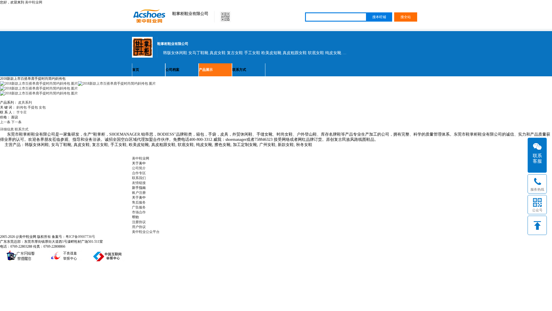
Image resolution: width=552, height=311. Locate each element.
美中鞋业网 (33, 2)
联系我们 (139, 178)
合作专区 (139, 173)
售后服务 (139, 202)
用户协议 (139, 227)
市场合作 (139, 212)
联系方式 (239, 70)
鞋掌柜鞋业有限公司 (190, 14)
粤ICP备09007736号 (80, 237)
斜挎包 (21, 107)
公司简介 (139, 168)
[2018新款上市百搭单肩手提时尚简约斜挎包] (117, 83)
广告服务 (139, 207)
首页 (135, 70)
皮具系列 (25, 102)
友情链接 (139, 183)
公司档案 (172, 70)
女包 (42, 107)
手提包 (33, 107)
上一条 (5, 122)
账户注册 (139, 193)
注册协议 (139, 222)
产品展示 (206, 70)
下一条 (16, 122)
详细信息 (7, 129)
